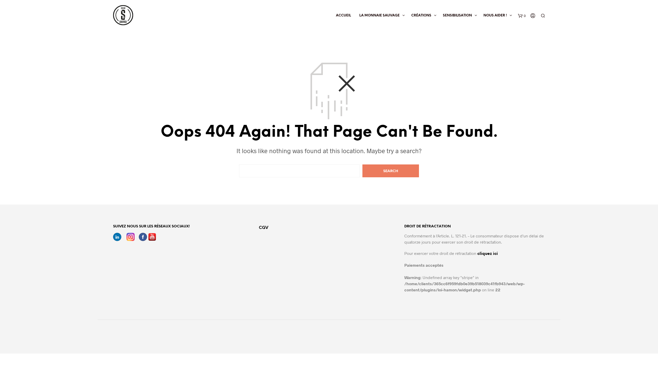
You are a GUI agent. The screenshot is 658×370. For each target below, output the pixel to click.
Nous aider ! (495, 15)
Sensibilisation (457, 15)
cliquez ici (487, 254)
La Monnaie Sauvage (379, 15)
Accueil (343, 15)
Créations (421, 15)
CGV (263, 228)
